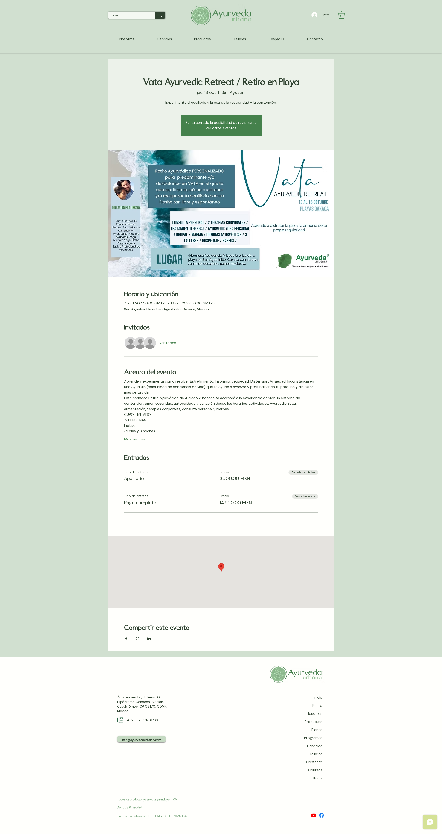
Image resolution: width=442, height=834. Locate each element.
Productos (313, 721)
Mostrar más (134, 439)
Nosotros (314, 713)
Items (317, 778)
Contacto (314, 762)
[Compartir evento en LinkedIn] (149, 638)
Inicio (318, 697)
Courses (315, 770)
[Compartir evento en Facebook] (126, 638)
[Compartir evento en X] (137, 638)
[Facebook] (321, 815)
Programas (313, 737)
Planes (316, 729)
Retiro (317, 705)
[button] (341, 15)
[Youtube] (314, 815)
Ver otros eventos (221, 128)
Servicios (314, 745)
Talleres (316, 753)
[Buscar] (160, 15)
